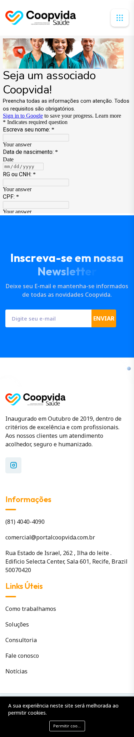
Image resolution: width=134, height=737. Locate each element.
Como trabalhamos (30, 609)
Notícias (16, 671)
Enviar (103, 318)
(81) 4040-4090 (25, 522)
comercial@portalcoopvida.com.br (50, 537)
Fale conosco (22, 656)
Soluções (17, 624)
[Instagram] (13, 465)
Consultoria (21, 640)
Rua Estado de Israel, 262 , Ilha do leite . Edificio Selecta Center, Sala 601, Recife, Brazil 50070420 (66, 561)
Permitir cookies (69, 725)
